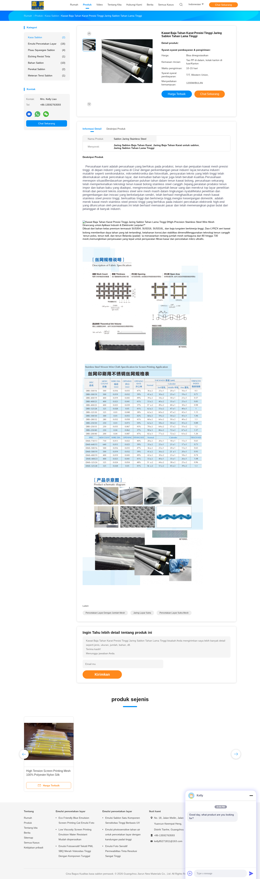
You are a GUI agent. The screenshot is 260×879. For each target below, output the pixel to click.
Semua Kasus (31, 842)
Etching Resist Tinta (46, 56)
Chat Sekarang (223, 4)
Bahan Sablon (46, 62)
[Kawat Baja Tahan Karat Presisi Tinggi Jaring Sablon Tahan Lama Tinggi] (127, 61)
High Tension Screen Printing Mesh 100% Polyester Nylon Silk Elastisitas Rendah (48, 774)
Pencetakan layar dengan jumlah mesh (105, 613)
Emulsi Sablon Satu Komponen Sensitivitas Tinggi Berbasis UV (122, 820)
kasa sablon (46, 37)
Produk (28, 822)
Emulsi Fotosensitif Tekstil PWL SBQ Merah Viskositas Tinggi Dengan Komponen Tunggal (76, 851)
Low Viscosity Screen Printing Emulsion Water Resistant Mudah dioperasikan (75, 834)
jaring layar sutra (142, 613)
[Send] (251, 873)
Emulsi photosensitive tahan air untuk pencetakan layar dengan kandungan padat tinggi (123, 834)
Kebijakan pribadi (33, 847)
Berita (27, 832)
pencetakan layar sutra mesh (174, 613)
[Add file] (189, 873)
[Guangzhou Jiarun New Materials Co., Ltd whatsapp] (37, 114)
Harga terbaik (177, 93)
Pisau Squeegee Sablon (46, 50)
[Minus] (251, 795)
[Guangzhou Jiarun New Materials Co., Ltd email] (29, 114)
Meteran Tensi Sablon (46, 75)
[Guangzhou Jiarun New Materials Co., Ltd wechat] (46, 114)
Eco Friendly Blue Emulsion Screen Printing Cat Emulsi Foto (76, 820)
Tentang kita (30, 827)
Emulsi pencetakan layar (46, 43)
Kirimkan (102, 674)
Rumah (28, 817)
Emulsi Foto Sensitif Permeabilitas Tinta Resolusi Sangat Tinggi (121, 851)
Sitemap (28, 837)
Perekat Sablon (46, 69)
